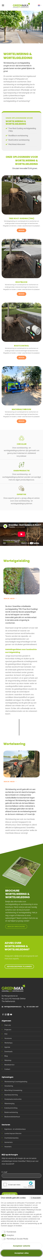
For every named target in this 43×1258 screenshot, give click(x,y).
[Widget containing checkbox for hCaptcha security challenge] (18, 1184)
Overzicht (37, 1198)
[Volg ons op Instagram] (6, 1015)
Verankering (8, 1086)
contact (25, 918)
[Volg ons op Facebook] (3, 1015)
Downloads (8, 1051)
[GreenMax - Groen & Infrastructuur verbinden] (21, 5)
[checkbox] (8, 1232)
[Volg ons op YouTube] (11, 1015)
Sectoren (6, 1124)
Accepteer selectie (21, 1246)
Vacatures (8, 1038)
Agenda (7, 1047)
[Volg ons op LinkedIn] (8, 1015)
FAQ (5, 1034)
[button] (3, 5)
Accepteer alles (21, 1253)
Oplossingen (7, 1077)
